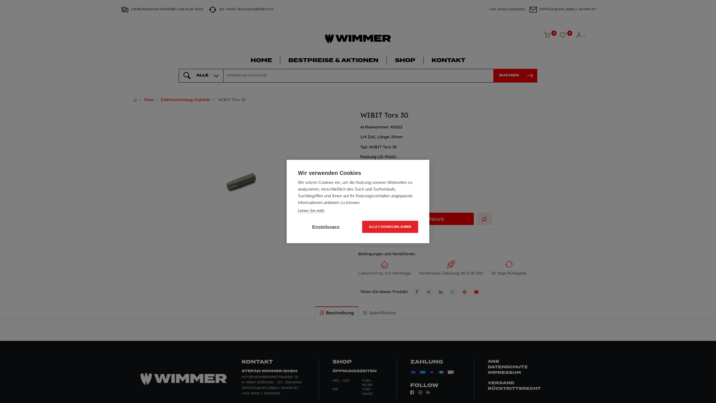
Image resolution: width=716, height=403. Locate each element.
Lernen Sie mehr (311, 210)
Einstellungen (326, 227)
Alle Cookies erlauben (390, 226)
